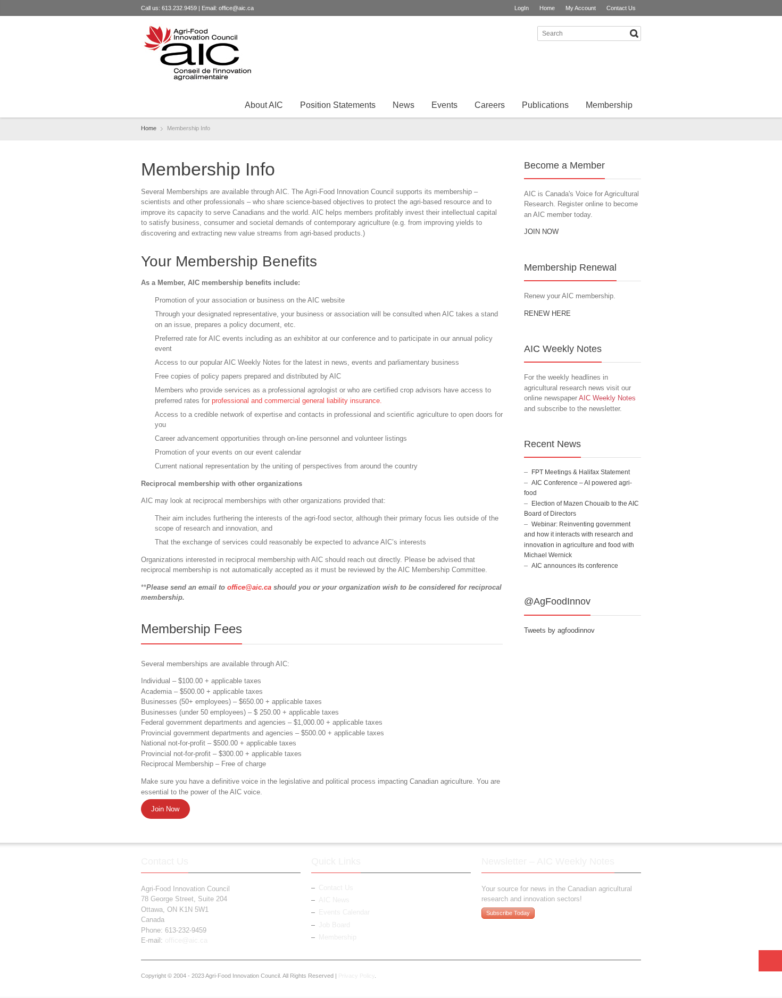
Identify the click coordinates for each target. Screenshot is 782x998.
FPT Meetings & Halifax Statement (580, 472)
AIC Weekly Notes (607, 398)
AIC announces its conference (574, 565)
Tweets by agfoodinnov (559, 630)
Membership (609, 105)
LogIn (521, 8)
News (403, 105)
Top (770, 960)
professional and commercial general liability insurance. (297, 401)
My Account (580, 8)
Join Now (165, 809)
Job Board (334, 925)
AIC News (334, 900)
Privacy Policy (356, 975)
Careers (490, 105)
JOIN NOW (541, 232)
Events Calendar (344, 912)
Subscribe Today (508, 913)
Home (547, 8)
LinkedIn (525, 33)
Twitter (508, 33)
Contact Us (621, 8)
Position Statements (338, 105)
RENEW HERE (547, 313)
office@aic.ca (236, 8)
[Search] (634, 33)
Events (444, 105)
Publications (545, 105)
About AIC (264, 105)
